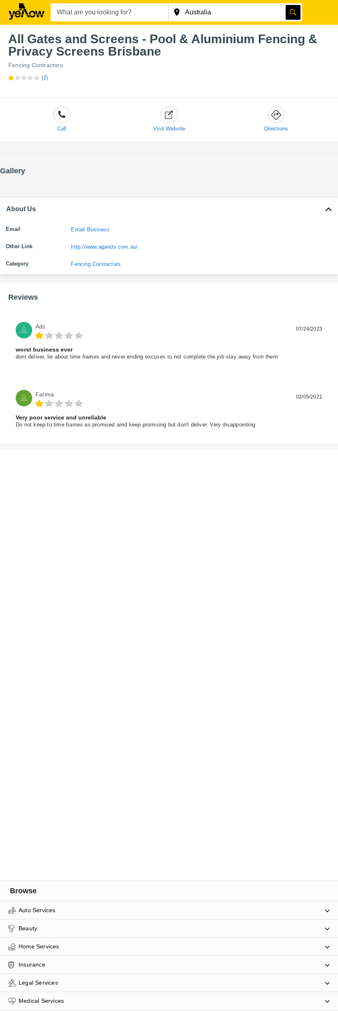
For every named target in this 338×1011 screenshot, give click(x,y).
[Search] (293, 12)
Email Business (90, 229)
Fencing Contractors (35, 65)
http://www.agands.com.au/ (104, 247)
